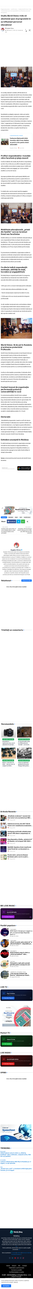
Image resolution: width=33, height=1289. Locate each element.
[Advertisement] (16, 50)
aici (16, 1246)
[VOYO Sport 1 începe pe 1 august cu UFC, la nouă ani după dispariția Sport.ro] (4, 932)
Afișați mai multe (26, 580)
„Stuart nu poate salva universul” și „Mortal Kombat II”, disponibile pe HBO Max (21, 943)
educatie (11, 517)
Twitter (19, 521)
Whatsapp (23, 521)
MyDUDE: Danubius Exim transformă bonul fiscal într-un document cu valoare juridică (19, 848)
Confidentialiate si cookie (16, 1272)
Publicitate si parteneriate (16, 1267)
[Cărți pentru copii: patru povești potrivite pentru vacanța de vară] (4, 964)
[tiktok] (23, 1258)
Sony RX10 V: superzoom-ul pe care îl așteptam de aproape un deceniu (8, 743)
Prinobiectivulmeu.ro (16, 1254)
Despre (14, 1265)
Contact (24, 1265)
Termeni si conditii (16, 1270)
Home (8, 1265)
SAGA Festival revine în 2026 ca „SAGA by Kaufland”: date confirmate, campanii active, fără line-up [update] (20, 953)
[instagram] (18, 1258)
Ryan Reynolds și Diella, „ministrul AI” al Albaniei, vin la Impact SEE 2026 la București (20, 840)
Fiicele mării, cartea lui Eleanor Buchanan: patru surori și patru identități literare (18, 856)
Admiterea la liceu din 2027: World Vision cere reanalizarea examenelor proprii (20, 825)
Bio (19, 1265)
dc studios (3, 1160)
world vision (14, 9)
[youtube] (15, 1258)
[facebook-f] (10, 1258)
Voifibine (19, 1252)
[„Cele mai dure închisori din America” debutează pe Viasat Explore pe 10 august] (4, 975)
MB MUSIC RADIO (26, 1252)
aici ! (19, 1249)
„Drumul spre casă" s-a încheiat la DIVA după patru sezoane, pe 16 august (16, 1169)
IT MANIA (13, 1252)
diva (1, 1167)
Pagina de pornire (5, 9)
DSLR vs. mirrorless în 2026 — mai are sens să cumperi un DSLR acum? (8, 764)
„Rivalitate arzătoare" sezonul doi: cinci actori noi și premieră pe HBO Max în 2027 (19, 817)
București (2, 1151)
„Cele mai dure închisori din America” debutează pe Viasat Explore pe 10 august (19, 974)
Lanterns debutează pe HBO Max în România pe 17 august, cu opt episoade (15, 1162)
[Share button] (27, 521)
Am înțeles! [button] (6, 1285)
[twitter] (12, 1258)
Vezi (15, 1282)
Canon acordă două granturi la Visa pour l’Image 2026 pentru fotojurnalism (23, 764)
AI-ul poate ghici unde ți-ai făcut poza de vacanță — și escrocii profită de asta (24, 743)
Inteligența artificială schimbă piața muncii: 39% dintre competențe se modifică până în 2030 (19, 832)
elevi (16, 517)
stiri (21, 517)
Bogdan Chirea (16, 550)
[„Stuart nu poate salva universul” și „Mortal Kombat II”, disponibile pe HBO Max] (4, 943)
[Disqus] (16, 652)
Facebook (12, 521)
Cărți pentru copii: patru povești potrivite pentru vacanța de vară (20, 964)
